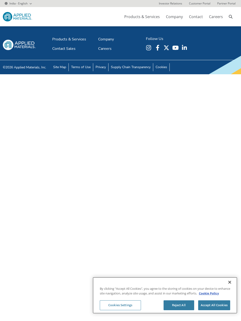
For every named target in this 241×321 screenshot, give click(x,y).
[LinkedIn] (185, 47)
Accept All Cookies (214, 305)
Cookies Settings (120, 305)
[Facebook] (158, 47)
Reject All (179, 305)
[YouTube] (176, 47)
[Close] (230, 282)
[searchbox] (231, 16)
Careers (216, 16)
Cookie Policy (209, 293)
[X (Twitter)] (167, 47)
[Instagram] (149, 47)
